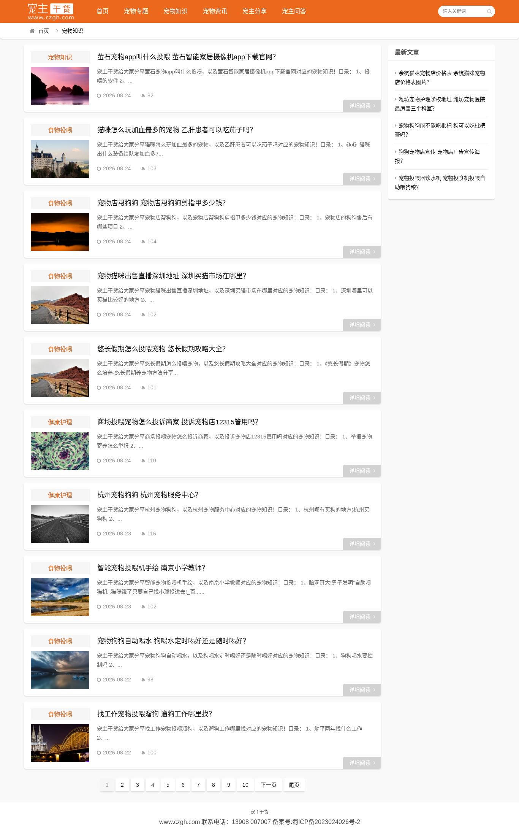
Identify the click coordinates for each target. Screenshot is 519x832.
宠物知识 (175, 11)
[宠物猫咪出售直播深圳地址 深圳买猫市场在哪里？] (60, 305)
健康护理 (60, 422)
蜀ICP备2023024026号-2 (326, 822)
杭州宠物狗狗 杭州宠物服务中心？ (149, 495)
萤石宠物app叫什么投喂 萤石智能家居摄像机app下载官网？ (188, 57)
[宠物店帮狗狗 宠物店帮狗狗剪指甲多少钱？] (60, 232)
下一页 (269, 785)
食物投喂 (60, 130)
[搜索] (489, 11)
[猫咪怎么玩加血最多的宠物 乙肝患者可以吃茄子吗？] (60, 159)
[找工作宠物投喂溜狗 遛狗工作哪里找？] (60, 743)
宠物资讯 (215, 11)
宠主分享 (254, 11)
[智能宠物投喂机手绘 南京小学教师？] (60, 597)
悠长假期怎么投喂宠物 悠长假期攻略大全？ (163, 349)
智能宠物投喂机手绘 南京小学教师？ (153, 568)
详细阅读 (359, 106)
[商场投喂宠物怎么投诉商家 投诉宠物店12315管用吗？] (60, 451)
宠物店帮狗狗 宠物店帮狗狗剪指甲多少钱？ (163, 203)
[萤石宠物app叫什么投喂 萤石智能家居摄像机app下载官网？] (60, 86)
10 (245, 785)
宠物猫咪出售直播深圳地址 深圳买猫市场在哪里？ (173, 276)
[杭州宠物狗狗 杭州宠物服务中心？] (60, 524)
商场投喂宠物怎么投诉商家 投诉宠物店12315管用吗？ (179, 422)
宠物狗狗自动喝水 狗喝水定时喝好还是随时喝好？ (173, 641)
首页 (103, 11)
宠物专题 (136, 11)
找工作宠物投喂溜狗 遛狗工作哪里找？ (156, 714)
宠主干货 (259, 812)
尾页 (294, 785)
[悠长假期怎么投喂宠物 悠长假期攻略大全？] (60, 378)
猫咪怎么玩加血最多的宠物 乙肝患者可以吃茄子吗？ (176, 130)
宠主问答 (294, 11)
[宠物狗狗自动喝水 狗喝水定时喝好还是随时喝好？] (60, 670)
